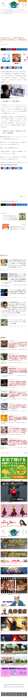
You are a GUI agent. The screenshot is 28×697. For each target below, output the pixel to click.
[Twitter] (3, 49)
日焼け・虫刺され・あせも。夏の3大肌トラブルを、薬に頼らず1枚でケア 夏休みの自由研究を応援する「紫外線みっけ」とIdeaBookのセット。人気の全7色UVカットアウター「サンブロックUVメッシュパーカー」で (17, 358)
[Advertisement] (14, 25)
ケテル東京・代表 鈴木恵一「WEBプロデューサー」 (12, 565)
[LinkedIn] (19, 49)
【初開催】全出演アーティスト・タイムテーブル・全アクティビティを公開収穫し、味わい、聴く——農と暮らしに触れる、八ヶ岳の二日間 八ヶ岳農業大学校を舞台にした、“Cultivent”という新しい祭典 (17, 394)
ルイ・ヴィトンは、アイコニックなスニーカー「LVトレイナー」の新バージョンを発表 (17, 321)
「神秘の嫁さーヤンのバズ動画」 (16, 481)
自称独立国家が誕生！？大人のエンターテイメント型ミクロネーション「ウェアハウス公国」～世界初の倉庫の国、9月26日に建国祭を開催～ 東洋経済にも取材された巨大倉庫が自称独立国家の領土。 (17, 371)
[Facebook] (8, 49)
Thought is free (21, 686)
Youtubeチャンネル (5, 481)
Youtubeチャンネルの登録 (6, 502)
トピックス (24, 196)
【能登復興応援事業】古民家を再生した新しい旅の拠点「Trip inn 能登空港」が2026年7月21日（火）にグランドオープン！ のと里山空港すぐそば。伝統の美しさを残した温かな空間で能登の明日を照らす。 (17, 443)
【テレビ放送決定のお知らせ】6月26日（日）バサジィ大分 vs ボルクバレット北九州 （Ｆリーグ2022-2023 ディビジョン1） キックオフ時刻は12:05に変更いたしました (17, 263)
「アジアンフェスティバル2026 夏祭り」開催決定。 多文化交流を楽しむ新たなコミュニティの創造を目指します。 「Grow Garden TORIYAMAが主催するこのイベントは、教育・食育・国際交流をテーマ (17, 345)
